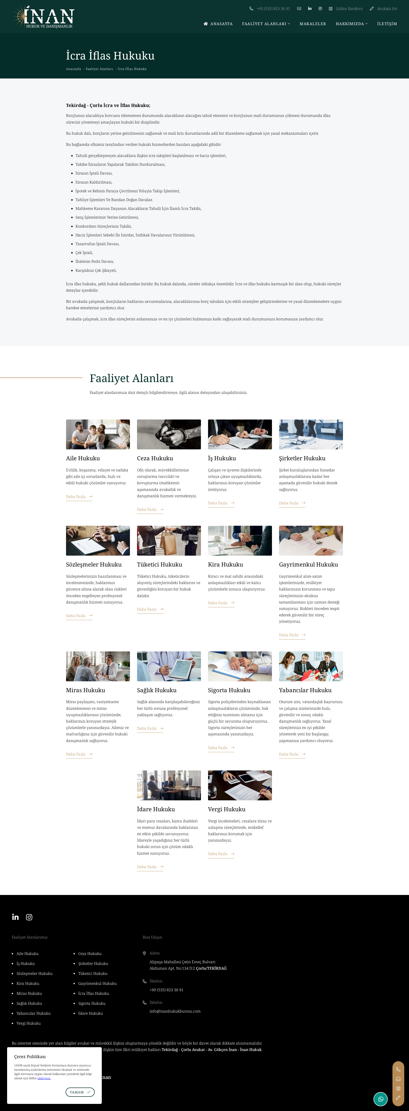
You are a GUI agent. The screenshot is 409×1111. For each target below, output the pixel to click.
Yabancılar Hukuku (305, 690)
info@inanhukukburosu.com (175, 1011)
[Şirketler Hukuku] (311, 434)
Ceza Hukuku (155, 458)
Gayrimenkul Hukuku (308, 564)
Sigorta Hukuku (229, 690)
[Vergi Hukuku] (240, 785)
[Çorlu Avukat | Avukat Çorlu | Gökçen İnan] (43, 16)
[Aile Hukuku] (98, 434)
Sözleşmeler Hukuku (94, 564)
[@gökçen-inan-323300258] (309, 6)
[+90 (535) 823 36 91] (398, 1069)
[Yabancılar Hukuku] (311, 666)
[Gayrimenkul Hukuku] (311, 541)
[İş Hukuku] (240, 434)
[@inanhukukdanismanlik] (320, 6)
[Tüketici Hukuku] (169, 541)
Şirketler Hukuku (302, 458)
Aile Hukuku (83, 458)
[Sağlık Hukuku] (169, 666)
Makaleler (313, 23)
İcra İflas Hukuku (93, 993)
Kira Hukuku (225, 564)
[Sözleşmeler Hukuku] (98, 541)
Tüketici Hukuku (159, 564)
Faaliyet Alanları (264, 23)
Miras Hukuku (85, 690)
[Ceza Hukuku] (169, 434)
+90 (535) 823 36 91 (166, 989)
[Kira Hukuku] (240, 541)
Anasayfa (221, 23)
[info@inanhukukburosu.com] (299, 6)
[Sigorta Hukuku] (240, 666)
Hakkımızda (350, 23)
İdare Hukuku (156, 809)
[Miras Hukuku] (98, 666)
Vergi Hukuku (226, 809)
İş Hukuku (222, 458)
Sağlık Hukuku (157, 690)
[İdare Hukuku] (169, 785)
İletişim (387, 23)
